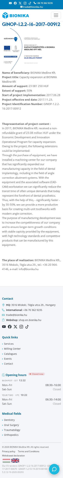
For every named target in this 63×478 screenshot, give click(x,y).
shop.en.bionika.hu (23, 320)
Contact (8, 363)
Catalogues (10, 353)
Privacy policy (8, 451)
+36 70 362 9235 (44, 3)
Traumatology (12, 430)
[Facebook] (15, 3)
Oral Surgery (11, 425)
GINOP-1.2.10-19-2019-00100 (33, 468)
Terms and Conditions (28, 451)
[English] (15, 461)
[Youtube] (10, 3)
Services (9, 343)
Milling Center (12, 348)
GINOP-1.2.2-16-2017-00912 (32, 465)
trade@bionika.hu (33, 6)
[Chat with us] (54, 469)
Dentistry (9, 420)
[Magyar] (6, 461)
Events (8, 358)
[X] (20, 3)
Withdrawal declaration (13, 455)
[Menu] (56, 15)
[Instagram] (25, 3)
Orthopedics (11, 434)
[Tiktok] (30, 3)
